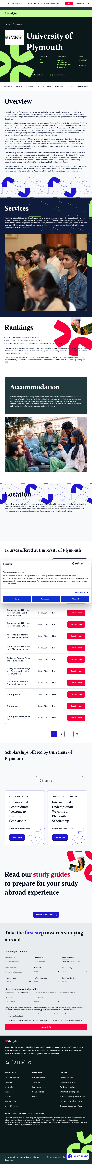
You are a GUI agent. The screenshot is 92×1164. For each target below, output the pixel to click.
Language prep (39, 1087)
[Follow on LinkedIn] (7, 1062)
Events (35, 1096)
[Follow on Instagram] (29, 1062)
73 (77, 734)
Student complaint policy (72, 1101)
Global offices (66, 1077)
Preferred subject (41, 978)
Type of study (11, 978)
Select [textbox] (36, 971)
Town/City (38, 998)
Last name (38, 958)
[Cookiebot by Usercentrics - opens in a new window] (74, 564)
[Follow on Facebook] (15, 1062)
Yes (68, 3)
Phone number (68, 958)
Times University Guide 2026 (27, 337)
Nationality (38, 968)
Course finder (38, 1077)
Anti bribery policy (68, 1082)
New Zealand (10, 1101)
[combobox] (65, 962)
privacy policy (40, 1010)
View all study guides (45, 914)
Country (9, 998)
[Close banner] (88, 564)
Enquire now (76, 613)
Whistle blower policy (70, 1091)
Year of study (67, 968)
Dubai (7, 1091)
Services (36, 1082)
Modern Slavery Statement (72, 1096)
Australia (9, 1087)
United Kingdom (12, 1077)
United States (11, 1106)
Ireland (8, 1096)
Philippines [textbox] (10, 1001)
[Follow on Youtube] (22, 1062)
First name (10, 958)
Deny (17, 599)
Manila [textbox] (36, 1001)
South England (36, 75)
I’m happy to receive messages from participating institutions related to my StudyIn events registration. (46, 1020)
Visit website (60, 75)
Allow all (75, 599)
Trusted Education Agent (71, 1106)
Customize (45, 599)
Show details (80, 592)
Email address (11, 968)
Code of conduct (68, 1087)
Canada (8, 1082)
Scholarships (38, 1091)
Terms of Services (54, 1157)
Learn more (17, 837)
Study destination (69, 978)
